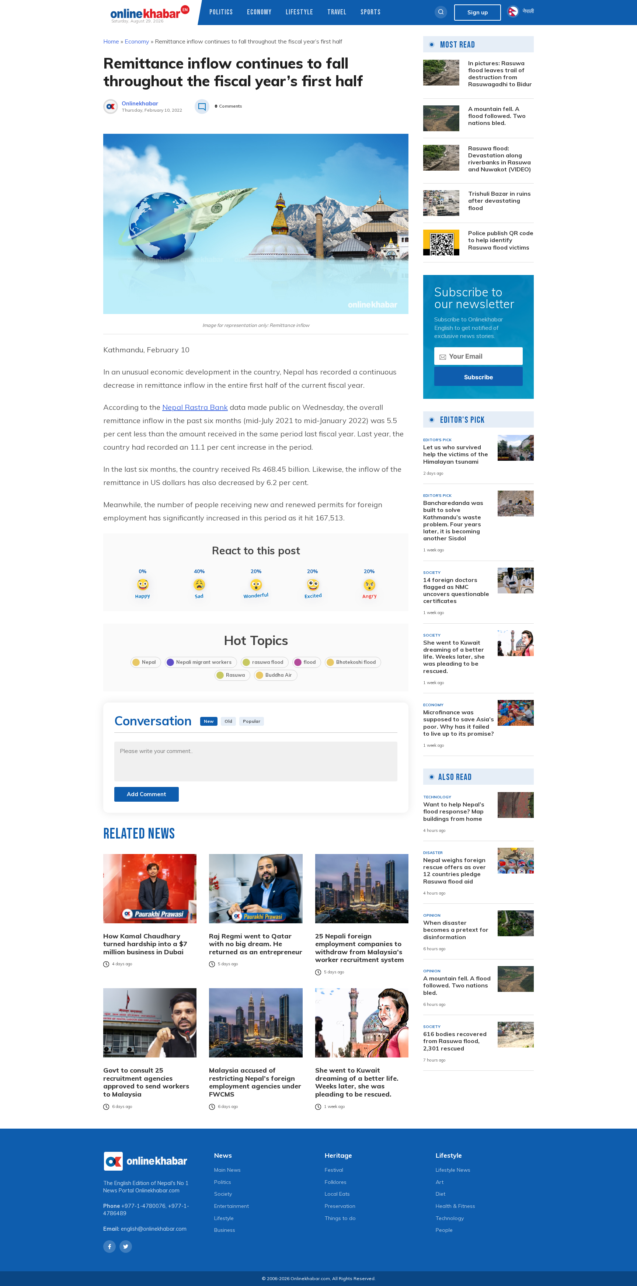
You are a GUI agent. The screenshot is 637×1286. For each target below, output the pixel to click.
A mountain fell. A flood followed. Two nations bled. (497, 115)
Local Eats (337, 1194)
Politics (221, 12)
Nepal (149, 662)
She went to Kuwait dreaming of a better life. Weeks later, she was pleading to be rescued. (356, 1082)
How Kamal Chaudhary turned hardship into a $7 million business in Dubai (145, 944)
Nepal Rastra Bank (195, 407)
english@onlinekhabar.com (154, 1229)
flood (310, 662)
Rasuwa (235, 675)
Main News (227, 1170)
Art (439, 1182)
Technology (450, 1218)
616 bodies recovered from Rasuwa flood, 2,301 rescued (455, 1041)
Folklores (336, 1182)
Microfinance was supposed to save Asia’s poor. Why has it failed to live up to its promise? (458, 723)
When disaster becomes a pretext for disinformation (455, 929)
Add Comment (146, 794)
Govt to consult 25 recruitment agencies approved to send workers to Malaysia (146, 1082)
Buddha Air (278, 675)
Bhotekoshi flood (356, 662)
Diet (440, 1194)
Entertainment (231, 1206)
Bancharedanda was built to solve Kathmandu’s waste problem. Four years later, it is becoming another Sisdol (453, 520)
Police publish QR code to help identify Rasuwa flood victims (500, 240)
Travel (337, 12)
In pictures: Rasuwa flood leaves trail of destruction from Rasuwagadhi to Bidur (500, 74)
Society (223, 1194)
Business (224, 1230)
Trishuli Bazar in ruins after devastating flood (499, 200)
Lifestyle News (453, 1170)
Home (111, 41)
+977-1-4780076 (143, 1206)
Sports (371, 12)
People (444, 1230)
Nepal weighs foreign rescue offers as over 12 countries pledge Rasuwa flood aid (454, 871)
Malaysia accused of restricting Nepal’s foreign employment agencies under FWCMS (255, 1082)
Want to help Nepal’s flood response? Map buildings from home (453, 811)
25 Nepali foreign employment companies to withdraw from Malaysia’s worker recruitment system (359, 948)
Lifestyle (299, 12)
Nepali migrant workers (204, 662)
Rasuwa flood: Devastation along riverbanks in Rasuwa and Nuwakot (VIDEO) (499, 159)
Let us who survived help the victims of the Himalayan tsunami (455, 454)
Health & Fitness (455, 1206)
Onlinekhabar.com (157, 1190)
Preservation (340, 1206)
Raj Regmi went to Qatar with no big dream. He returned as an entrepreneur (255, 944)
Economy (259, 12)
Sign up (477, 12)
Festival (334, 1170)
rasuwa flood (267, 662)
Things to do (340, 1218)
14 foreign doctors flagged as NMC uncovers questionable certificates (456, 590)
